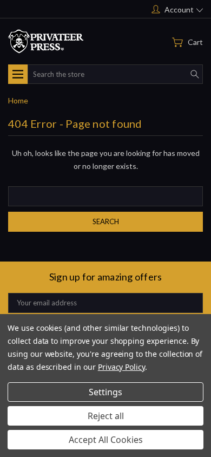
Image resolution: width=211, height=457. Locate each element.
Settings (105, 392)
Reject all (106, 416)
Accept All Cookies (106, 440)
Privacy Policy (121, 367)
